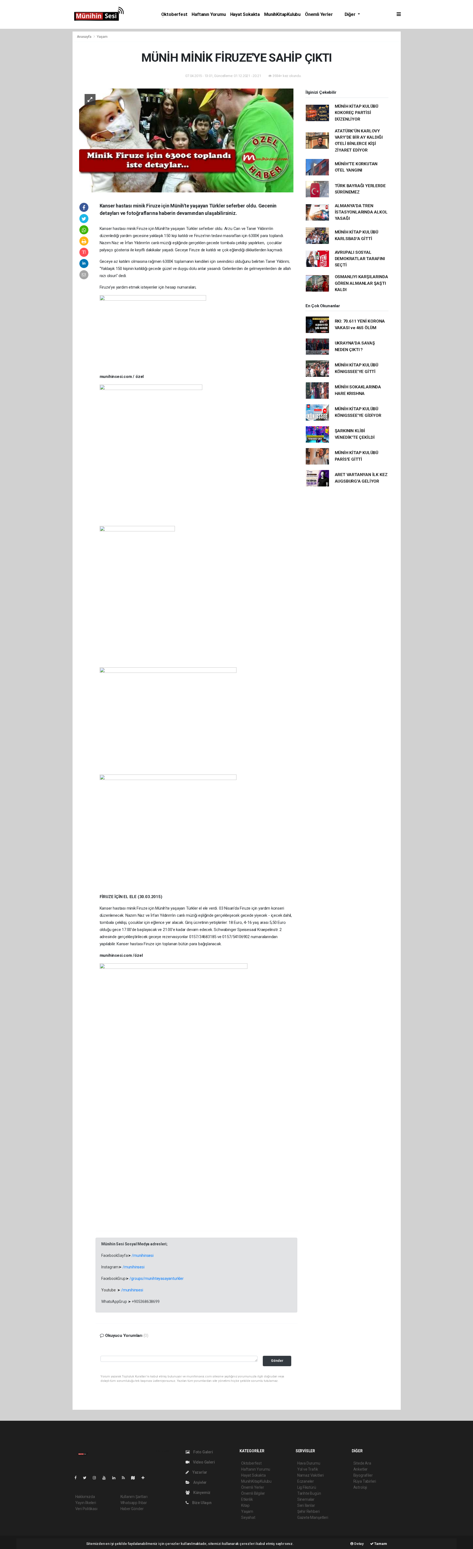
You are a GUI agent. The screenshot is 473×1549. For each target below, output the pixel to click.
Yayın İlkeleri (85, 1502)
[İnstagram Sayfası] (96, 1478)
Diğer (351, 14)
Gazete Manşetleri (312, 1517)
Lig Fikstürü (306, 1487)
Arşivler (199, 1482)
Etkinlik (247, 1499)
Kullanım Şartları (134, 1496)
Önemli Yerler (319, 14)
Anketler (360, 1469)
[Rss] (125, 1478)
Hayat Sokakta (245, 14)
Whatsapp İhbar (133, 1502)
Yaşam (102, 37)
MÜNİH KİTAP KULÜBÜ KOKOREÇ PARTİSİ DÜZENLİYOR (357, 113)
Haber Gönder (132, 1509)
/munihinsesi (143, 1255)
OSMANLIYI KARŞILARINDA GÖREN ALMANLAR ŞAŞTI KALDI (361, 283)
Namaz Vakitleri (310, 1475)
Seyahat (248, 1517)
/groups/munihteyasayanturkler (156, 1278)
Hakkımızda (85, 1496)
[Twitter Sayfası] (87, 1478)
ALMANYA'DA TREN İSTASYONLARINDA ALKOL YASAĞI (361, 212)
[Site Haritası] (135, 1478)
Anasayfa (84, 37)
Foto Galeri (202, 1452)
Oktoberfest (174, 14)
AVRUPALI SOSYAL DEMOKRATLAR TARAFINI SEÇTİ (360, 259)
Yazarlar (199, 1472)
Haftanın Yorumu (209, 14)
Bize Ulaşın (201, 1502)
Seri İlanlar (306, 1505)
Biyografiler (363, 1475)
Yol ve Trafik (307, 1469)
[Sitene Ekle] (145, 1478)
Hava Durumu (308, 1463)
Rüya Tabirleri (364, 1481)
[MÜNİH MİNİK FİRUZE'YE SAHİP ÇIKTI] (186, 140)
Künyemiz (201, 1492)
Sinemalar (306, 1499)
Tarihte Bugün (309, 1493)
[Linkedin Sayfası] (116, 1478)
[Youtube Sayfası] (106, 1478)
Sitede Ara (362, 1463)
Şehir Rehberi (308, 1511)
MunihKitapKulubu (282, 14)
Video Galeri (203, 1462)
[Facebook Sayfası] (77, 1478)
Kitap (245, 1505)
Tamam (380, 1544)
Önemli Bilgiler (253, 1493)
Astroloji (360, 1487)
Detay (358, 1544)
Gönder (277, 1361)
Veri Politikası (86, 1509)
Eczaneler (305, 1481)
